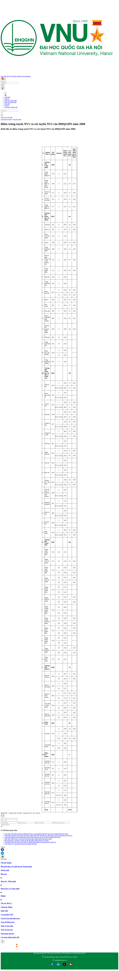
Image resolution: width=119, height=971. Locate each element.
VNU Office (11, 76)
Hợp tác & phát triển (10, 102)
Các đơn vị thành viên (10, 107)
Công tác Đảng (6, 907)
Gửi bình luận (5, 824)
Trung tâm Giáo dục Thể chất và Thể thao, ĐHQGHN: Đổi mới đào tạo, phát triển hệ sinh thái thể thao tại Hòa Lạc (38, 835)
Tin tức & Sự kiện (6, 119)
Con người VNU (7, 915)
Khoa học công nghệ (10, 100)
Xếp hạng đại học (7, 934)
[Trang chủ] (56, 74)
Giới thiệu (7, 97)
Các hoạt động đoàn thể (10, 937)
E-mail (17, 76)
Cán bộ (6, 105)
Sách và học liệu (7, 926)
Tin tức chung (17, 119)
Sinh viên (7, 104)
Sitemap (28, 76)
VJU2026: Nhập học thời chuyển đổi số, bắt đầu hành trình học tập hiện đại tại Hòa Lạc (30, 842)
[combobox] (3, 79)
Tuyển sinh (5, 870)
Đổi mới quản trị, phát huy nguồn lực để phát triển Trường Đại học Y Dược (26, 840)
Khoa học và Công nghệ (10, 889)
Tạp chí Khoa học (8, 922)
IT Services (22, 76)
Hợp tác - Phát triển (8, 881)
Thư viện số (4, 76)
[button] (59, 850)
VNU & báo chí (7, 930)
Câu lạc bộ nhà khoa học (10, 918)
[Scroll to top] (2, 941)
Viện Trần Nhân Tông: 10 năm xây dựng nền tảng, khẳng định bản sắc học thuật (28, 839)
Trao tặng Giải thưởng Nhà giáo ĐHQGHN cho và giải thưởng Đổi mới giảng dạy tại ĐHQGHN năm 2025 (36, 834)
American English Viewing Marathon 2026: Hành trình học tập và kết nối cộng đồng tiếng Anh (32, 837)
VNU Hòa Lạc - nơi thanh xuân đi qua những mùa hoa (20, 844)
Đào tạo (6, 99)
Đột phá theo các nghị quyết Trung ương (16, 866)
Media (3, 896)
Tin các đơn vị (6, 903)
